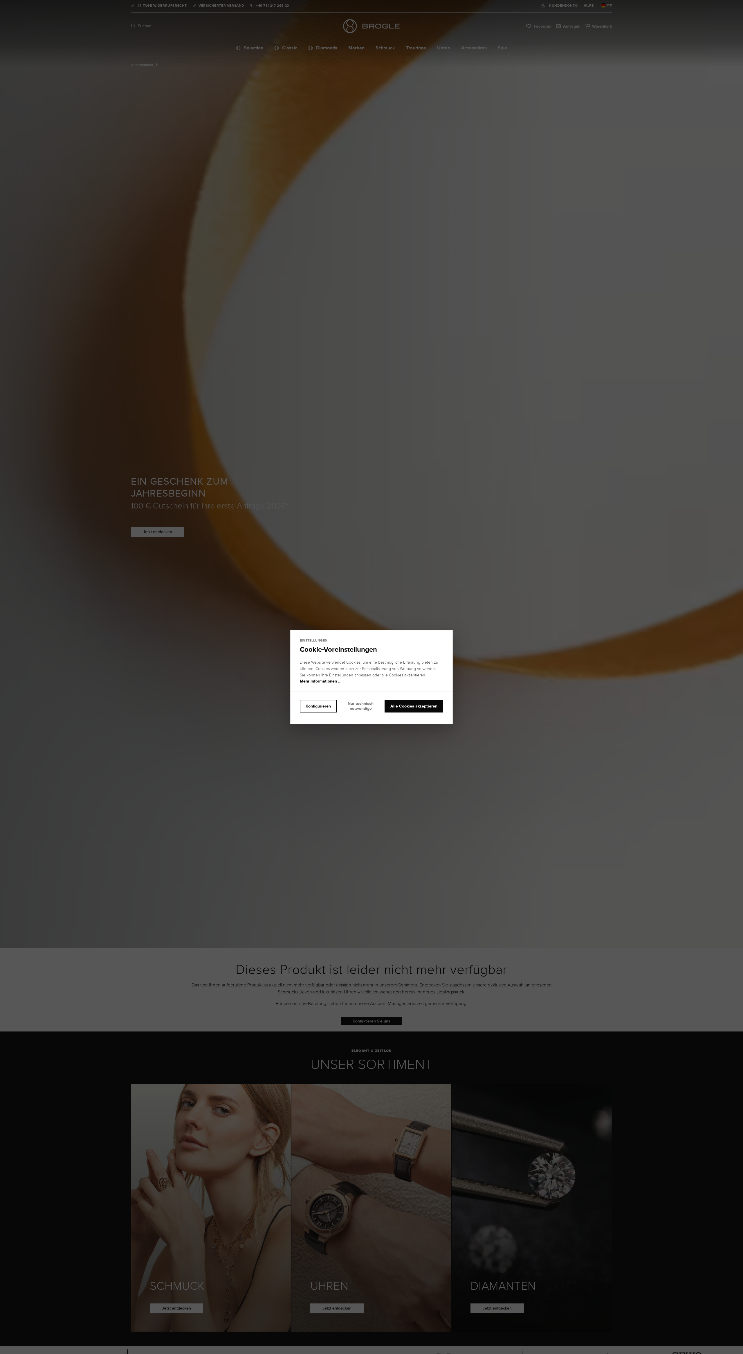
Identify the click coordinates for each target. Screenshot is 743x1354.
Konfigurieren (318, 706)
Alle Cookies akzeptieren (413, 706)
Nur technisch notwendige (361, 706)
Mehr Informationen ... (321, 681)
